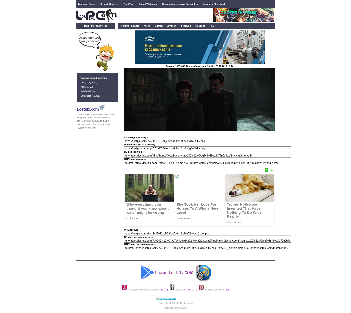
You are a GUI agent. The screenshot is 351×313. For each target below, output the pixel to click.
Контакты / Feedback (214, 4)
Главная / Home (86, 4)
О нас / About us (109, 4)
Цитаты (159, 26)
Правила (200, 26)
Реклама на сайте (129, 26)
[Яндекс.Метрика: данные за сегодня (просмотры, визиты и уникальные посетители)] (166, 298)
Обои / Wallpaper (148, 4)
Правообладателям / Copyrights (180, 4)
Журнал (171, 26)
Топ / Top (128, 4)
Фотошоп (186, 26)
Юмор (147, 26)
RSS (212, 26)
